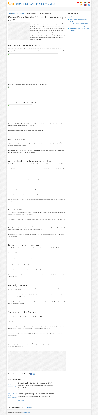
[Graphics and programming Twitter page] (89, 4)
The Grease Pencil (21, 13)
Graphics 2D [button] (19, 9)
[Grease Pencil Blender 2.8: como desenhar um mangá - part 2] (89, 2)
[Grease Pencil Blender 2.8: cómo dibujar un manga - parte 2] (81, 2)
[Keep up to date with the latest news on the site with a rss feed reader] (81, 4)
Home (9, 13)
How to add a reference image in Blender (78, 26)
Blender (13, 13)
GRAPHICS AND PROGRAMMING (36, 4)
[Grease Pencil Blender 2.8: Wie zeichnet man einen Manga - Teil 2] (78, 2)
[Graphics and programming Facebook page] (84, 4)
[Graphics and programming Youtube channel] (86, 4)
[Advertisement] (19, 31)
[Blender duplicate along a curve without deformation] (12, 395)
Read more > (21, 389)
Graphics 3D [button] (11, 9)
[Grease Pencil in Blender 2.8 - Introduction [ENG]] (12, 384)
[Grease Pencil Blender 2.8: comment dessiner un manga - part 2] (84, 2)
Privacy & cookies (26, 412)
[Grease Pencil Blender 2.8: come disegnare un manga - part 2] (86, 2)
